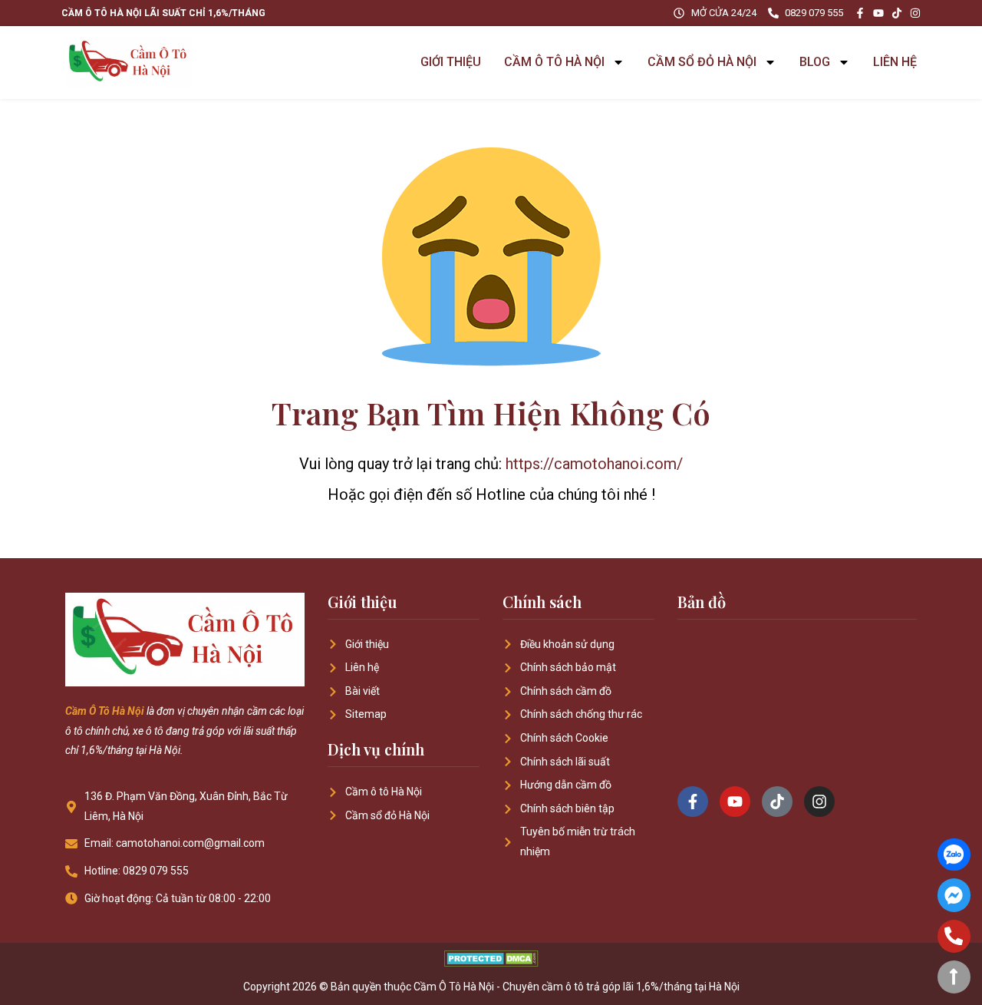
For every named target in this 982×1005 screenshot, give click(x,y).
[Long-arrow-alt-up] (954, 976)
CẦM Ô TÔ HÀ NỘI (554, 62)
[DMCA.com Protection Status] (491, 962)
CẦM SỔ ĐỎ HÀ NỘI (702, 62)
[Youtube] (878, 13)
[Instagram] (915, 13)
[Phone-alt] (954, 936)
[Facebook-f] (860, 13)
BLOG (814, 62)
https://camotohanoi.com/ (594, 464)
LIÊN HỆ (895, 62)
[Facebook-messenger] (954, 894)
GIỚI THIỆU (450, 62)
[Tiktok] (896, 13)
